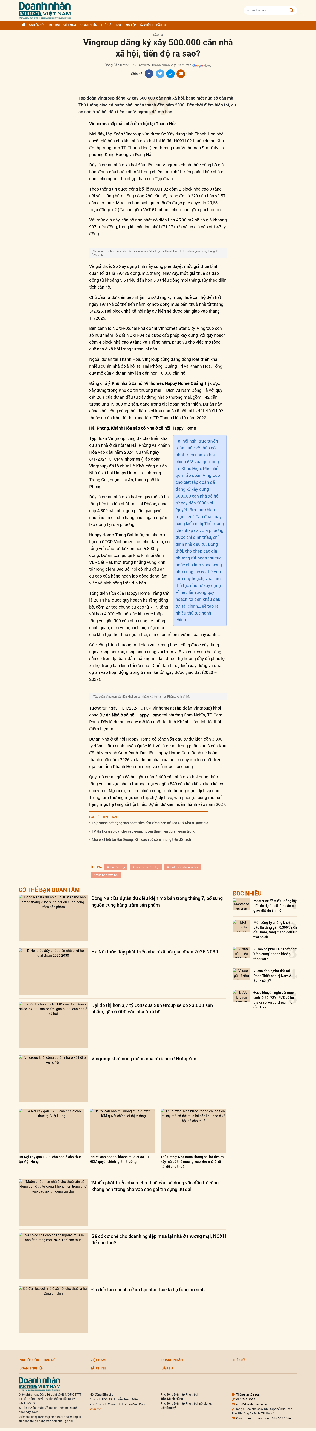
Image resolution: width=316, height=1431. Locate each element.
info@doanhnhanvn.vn (251, 1404)
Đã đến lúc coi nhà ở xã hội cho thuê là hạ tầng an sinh (148, 1289)
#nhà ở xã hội (116, 867)
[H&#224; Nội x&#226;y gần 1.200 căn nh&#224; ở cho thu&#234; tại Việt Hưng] (51, 1131)
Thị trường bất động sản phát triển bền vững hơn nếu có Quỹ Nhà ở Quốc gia (150, 823)
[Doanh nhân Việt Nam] (39, 1383)
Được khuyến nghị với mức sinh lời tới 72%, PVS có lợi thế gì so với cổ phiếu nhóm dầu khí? (274, 999)
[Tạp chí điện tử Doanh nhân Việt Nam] (45, 9)
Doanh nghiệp (126, 25)
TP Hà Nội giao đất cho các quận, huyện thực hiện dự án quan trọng (143, 831)
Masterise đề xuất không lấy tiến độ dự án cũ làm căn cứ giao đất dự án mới (275, 905)
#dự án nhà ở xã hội (146, 867)
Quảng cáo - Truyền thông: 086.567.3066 (263, 1418)
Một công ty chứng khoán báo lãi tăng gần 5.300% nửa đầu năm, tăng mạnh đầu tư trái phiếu (275, 929)
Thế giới (106, 25)
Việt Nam (69, 25)
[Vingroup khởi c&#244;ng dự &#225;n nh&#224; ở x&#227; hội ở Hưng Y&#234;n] (53, 1078)
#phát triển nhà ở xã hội (182, 867)
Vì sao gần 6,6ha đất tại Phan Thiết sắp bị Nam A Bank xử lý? (272, 975)
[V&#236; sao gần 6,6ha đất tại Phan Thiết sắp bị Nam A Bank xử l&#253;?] (241, 974)
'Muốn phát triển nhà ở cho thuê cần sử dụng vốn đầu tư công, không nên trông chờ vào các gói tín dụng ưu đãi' (155, 1185)
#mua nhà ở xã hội (106, 875)
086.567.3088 (245, 1399)
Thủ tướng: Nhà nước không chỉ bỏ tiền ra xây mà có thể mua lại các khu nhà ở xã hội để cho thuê (192, 1161)
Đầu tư (161, 25)
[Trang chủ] (23, 25)
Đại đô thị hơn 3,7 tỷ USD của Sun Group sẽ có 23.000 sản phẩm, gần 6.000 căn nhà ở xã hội (152, 1008)
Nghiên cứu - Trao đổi (44, 25)
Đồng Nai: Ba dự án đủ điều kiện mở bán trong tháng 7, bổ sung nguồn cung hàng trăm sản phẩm (157, 901)
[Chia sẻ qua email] (180, 73)
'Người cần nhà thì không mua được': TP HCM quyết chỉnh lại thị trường (120, 1159)
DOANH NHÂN (88, 25)
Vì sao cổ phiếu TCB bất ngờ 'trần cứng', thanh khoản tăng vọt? (274, 954)
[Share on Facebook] (149, 73)
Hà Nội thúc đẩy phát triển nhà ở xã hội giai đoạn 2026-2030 (154, 951)
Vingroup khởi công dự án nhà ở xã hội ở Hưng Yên (143, 1058)
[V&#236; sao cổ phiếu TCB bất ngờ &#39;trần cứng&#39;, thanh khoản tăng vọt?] (241, 952)
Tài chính (146, 25)
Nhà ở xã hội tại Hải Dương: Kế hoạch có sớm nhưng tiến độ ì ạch (141, 839)
